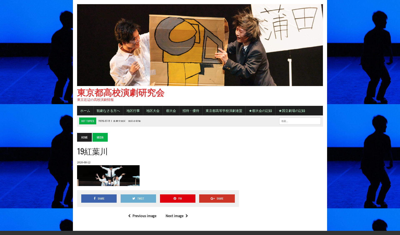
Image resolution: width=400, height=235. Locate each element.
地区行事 (133, 110)
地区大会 (153, 110)
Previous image (144, 215)
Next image (175, 215)
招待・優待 (190, 110)
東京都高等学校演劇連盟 (224, 110)
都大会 (171, 110)
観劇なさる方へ (108, 110)
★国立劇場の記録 (292, 110)
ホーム (85, 110)
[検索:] (300, 120)
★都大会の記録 (260, 110)
